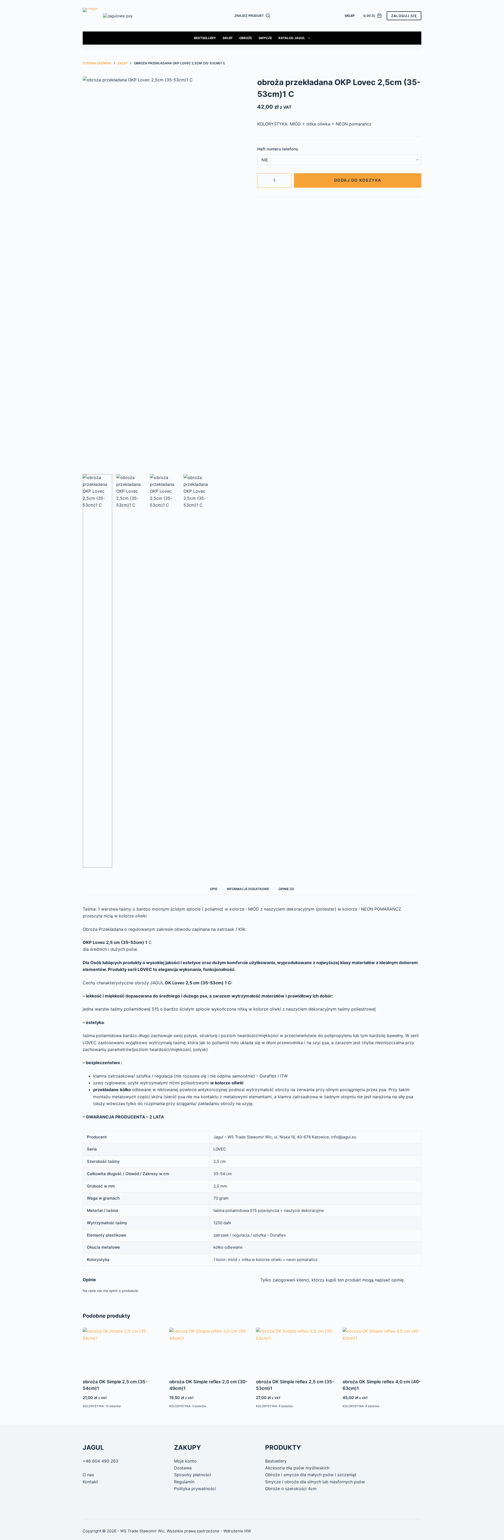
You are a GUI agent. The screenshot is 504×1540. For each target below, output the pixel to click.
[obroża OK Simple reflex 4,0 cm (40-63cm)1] (382, 1350)
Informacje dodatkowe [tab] (248, 889)
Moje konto (185, 1461)
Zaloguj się (404, 16)
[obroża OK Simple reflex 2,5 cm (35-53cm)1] (295, 1350)
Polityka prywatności (195, 1488)
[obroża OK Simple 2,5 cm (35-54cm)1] (122, 1350)
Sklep (350, 16)
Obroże (245, 38)
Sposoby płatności (192, 1474)
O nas (88, 1474)
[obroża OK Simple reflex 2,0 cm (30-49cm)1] (208, 1350)
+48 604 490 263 (100, 1461)
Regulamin (184, 1481)
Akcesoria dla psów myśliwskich (297, 1467)
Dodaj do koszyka (357, 180)
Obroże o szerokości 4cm (291, 1488)
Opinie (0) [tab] (286, 889)
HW (247, 1530)
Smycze (265, 38)
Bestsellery (205, 38)
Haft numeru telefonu (277, 148)
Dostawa (183, 1467)
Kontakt (90, 1481)
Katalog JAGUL (292, 38)
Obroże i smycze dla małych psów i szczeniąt (310, 1474)
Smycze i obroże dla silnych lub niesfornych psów (315, 1481)
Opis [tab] (213, 889)
